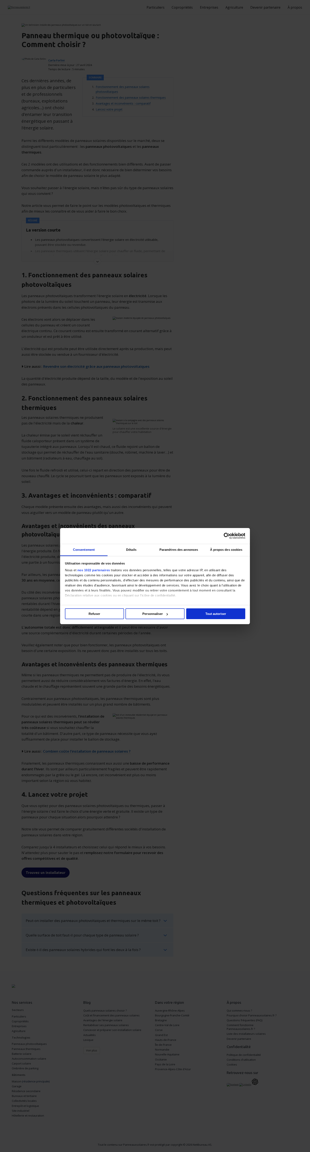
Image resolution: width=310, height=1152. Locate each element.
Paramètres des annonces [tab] (178, 549)
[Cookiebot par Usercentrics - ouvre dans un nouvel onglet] (226, 536)
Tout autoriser (215, 614)
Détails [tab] (131, 549)
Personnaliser (152, 614)
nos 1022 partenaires (93, 570)
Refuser (94, 614)
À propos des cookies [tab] (226, 549)
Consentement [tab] (84, 549)
